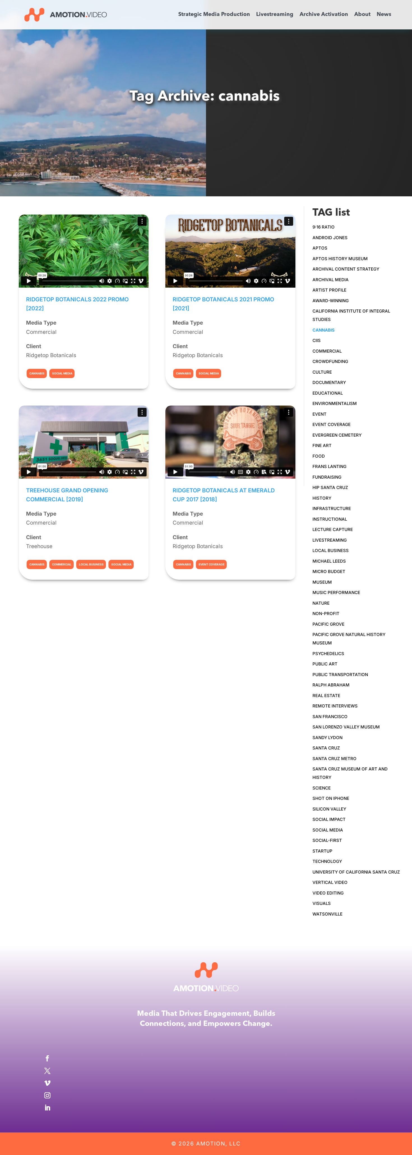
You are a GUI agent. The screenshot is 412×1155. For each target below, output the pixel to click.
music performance (336, 592)
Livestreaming (274, 15)
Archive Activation (324, 15)
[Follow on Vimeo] (206, 1083)
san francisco (330, 716)
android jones (330, 237)
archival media (331, 279)
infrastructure (332, 508)
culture (322, 372)
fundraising (327, 477)
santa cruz (326, 748)
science (322, 788)
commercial (327, 351)
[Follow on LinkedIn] (206, 1108)
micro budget (329, 571)
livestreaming (330, 540)
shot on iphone (331, 798)
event (320, 414)
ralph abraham (331, 685)
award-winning (331, 300)
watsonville (327, 914)
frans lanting (329, 466)
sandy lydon (327, 737)
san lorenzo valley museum (346, 727)
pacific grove (328, 624)
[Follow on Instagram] (206, 1095)
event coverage (332, 424)
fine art (322, 445)
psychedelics (328, 653)
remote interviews (335, 706)
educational (328, 393)
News (384, 15)
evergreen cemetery (337, 435)
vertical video (330, 882)
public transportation (340, 674)
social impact (329, 819)
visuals (322, 903)
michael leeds (329, 561)
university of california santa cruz (356, 872)
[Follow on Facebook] (206, 1058)
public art (325, 664)
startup (322, 851)
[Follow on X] (206, 1071)
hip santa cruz (330, 487)
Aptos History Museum (340, 258)
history (322, 498)
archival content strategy (346, 269)
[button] (403, 8)
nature (321, 603)
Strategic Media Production (214, 15)
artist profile (329, 290)
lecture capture (333, 529)
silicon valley (329, 809)
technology (327, 861)
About (362, 15)
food (319, 456)
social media (328, 830)
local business (331, 550)
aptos (320, 248)
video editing (328, 893)
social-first (327, 840)
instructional (330, 519)
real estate (326, 695)
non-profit (326, 613)
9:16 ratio (324, 227)
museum (322, 582)
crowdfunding (330, 361)
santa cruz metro (335, 758)
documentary (329, 382)
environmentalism (335, 403)
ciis (317, 340)
